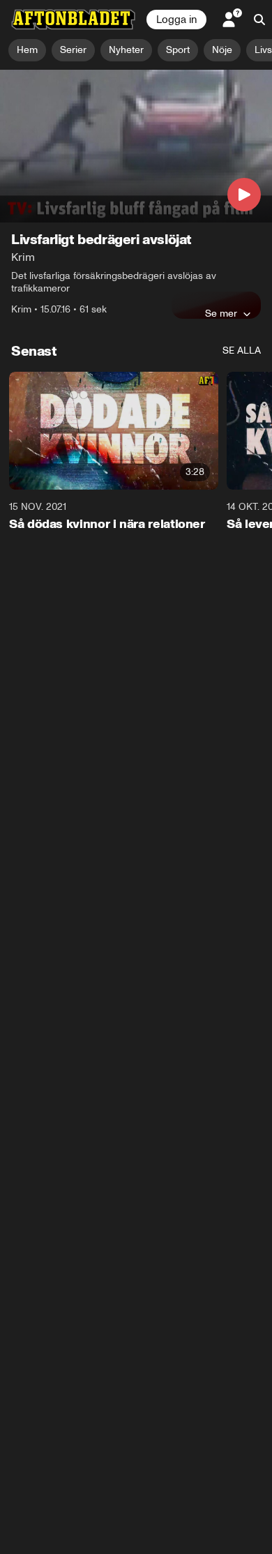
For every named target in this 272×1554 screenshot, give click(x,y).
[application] (136, 146)
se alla (241, 350)
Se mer (221, 313)
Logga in (176, 19)
